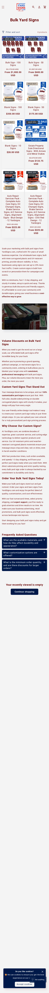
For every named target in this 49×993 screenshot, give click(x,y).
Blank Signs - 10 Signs (13, 147)
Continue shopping (24, 592)
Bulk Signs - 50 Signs (35, 64)
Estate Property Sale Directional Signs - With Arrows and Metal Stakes (36, 149)
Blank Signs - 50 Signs (36, 108)
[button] (3, 7)
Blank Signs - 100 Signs (13, 108)
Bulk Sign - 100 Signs (13, 64)
